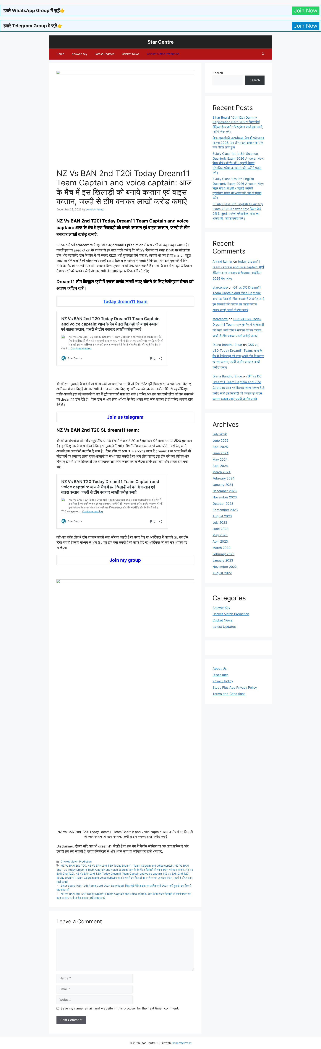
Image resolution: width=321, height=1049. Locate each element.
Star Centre (160, 42)
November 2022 (225, 567)
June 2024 (220, 453)
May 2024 (220, 459)
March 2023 (222, 548)
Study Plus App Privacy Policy (235, 687)
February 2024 (223, 478)
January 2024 (223, 485)
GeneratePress (182, 1043)
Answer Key (79, 54)
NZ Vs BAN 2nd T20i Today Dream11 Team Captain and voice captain (118, 873)
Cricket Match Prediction (163, 54)
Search (218, 73)
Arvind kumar (222, 261)
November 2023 (225, 497)
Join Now (305, 10)
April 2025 (220, 447)
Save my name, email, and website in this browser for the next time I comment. (120, 1008)
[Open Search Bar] (263, 54)
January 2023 (223, 560)
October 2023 (223, 503)
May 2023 (220, 535)
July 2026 (220, 434)
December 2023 (225, 491)
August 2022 (222, 573)
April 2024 (220, 466)
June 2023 (220, 529)
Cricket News (131, 54)
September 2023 (225, 510)
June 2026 (220, 440)
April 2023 (220, 541)
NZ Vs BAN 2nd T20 (73, 865)
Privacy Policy (223, 681)
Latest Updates (104, 54)
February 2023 (223, 554)
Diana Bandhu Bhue (227, 345)
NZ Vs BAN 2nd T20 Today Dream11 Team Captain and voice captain (130, 865)
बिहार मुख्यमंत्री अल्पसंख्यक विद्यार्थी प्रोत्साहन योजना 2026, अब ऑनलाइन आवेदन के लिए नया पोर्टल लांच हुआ (238, 142)
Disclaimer (220, 675)
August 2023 (222, 516)
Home (60, 54)
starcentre (220, 287)
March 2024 (222, 472)
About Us (220, 668)
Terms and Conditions (229, 694)
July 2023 (220, 522)
